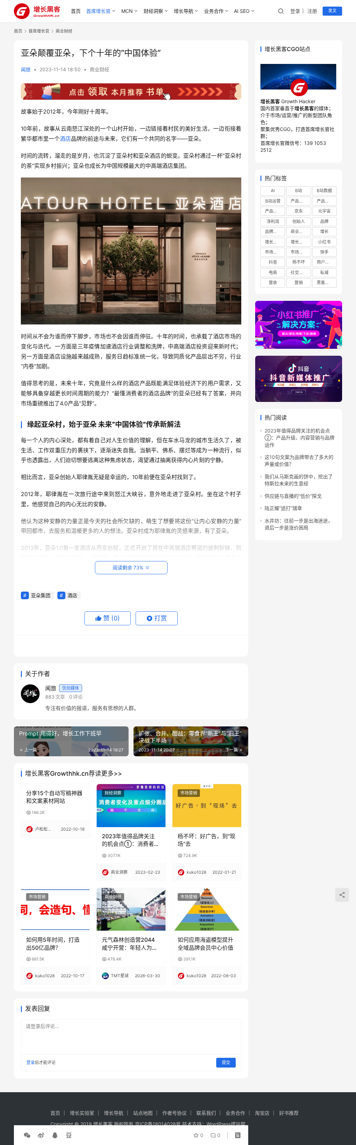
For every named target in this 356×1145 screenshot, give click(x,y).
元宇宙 (324, 211)
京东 (298, 211)
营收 (273, 282)
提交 (226, 1062)
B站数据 (324, 190)
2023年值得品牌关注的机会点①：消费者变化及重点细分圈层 (131, 840)
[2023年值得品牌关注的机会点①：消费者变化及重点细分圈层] (131, 805)
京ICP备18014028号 (158, 1124)
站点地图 (143, 1113)
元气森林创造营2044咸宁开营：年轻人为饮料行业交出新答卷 (129, 944)
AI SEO (242, 11)
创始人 (298, 221)
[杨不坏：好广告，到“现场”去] (206, 805)
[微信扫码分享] (27, 1135)
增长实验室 (82, 1113)
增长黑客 (299, 242)
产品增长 (299, 201)
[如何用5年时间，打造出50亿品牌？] (55, 909)
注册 (312, 11)
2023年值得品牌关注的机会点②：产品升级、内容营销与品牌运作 (299, 438)
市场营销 (188, 793)
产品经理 (325, 201)
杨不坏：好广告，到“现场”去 (206, 840)
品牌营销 (273, 231)
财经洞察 (153, 11)
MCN (127, 11)
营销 (298, 282)
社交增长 (299, 272)
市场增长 (273, 252)
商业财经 (99, 69)
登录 (295, 11)
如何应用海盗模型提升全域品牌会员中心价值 (205, 943)
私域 (324, 272)
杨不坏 (298, 262)
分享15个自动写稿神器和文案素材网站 (54, 797)
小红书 (324, 242)
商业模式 (299, 231)
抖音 (273, 262)
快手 (324, 252)
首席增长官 (98, 11)
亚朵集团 (40, 595)
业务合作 (214, 11)
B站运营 (273, 201)
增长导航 (183, 11)
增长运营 (273, 242)
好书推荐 (289, 1113)
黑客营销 (325, 282)
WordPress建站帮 (226, 1124)
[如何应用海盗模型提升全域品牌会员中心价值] (206, 909)
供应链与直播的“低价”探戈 (293, 496)
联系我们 (206, 1113)
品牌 (324, 221)
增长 (324, 231)
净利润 (273, 221)
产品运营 (273, 211)
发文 (332, 10)
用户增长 (325, 262)
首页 (76, 11)
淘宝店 (262, 1113)
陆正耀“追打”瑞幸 (283, 508)
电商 (273, 272)
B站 (298, 190)
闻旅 (26, 69)
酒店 (65, 138)
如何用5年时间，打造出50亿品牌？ (53, 943)
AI (273, 190)
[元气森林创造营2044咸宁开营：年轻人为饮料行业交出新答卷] (131, 909)
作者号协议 (174, 1113)
